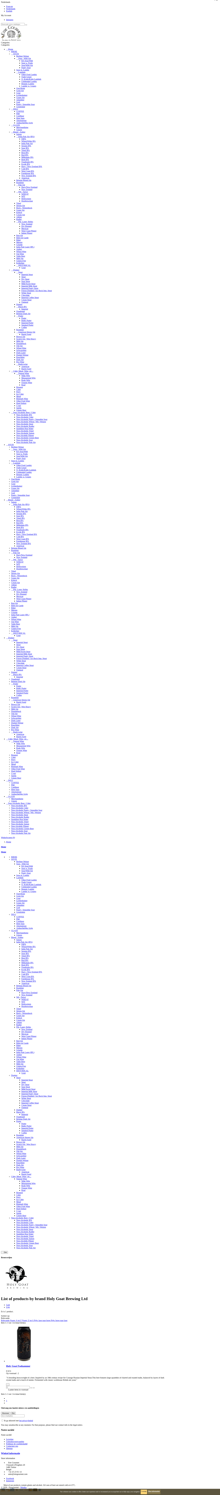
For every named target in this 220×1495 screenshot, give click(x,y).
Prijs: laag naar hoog (42, 1320)
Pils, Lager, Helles (25, 222)
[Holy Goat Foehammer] (24, 1361)
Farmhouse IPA (27, 173)
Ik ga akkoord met (18, 1421)
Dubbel (19, 304)
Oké (4, 1252)
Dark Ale (20, 360)
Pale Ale (21, 185)
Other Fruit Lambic (29, 74)
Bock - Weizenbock (24, 208)
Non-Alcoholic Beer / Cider (24, 412)
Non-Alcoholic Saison (25, 433)
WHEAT (25, 194)
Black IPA (22, 307)
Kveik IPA (25, 164)
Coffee (24, 327)
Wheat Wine (21, 251)
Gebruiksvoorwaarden (15, 1441)
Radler (19, 219)
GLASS (16, 125)
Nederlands (10, 9)
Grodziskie (20, 107)
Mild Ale (19, 258)
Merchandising (22, 127)
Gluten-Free (21, 261)
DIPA (23, 139)
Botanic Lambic (27, 84)
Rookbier (20, 182)
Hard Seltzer (21, 403)
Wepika (23, 1487)
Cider (18, 389)
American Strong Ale (26, 332)
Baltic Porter (26, 320)
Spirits (18, 408)
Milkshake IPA (27, 157)
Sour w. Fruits (27, 63)
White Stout (26, 293)
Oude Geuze (26, 77)
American (25, 178)
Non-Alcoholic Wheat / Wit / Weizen (31, 422)
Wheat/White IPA (28, 141)
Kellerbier (20, 263)
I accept (143, 1491)
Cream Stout (26, 300)
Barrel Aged (26, 334)
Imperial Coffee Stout (30, 297)
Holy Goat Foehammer (18, 1366)
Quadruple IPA (27, 162)
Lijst (8, 1307)
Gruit (23, 268)
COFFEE (20, 111)
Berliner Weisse (22, 56)
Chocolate (25, 295)
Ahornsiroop (21, 120)
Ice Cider (20, 394)
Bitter (18, 240)
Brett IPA (25, 160)
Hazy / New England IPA (31, 166)
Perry (18, 392)
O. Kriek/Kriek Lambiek (31, 79)
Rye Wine (20, 362)
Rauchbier (20, 357)
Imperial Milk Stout (29, 286)
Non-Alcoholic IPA (24, 415)
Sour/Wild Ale (27, 65)
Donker (16, 270)
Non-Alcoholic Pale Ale (26, 442)
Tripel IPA (25, 150)
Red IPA (24, 155)
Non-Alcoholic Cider (24, 417)
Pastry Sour (26, 68)
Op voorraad (11, 1373)
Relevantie (5, 1320)
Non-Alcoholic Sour (24, 440)
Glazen (19, 130)
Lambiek (21, 72)
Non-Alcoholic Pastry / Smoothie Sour (31, 419)
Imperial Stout (27, 274)
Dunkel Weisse (22, 355)
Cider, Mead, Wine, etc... (23, 371)
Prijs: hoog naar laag (59, 1320)
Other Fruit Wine (23, 401)
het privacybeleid (26, 1421)
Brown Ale (20, 337)
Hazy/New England (29, 187)
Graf (18, 102)
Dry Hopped (26, 226)
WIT (23, 196)
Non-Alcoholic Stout (24, 424)
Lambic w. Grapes (28, 86)
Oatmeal (24, 302)
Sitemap (9, 1448)
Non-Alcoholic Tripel (25, 431)
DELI (15, 109)
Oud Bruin (20, 88)
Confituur (20, 116)
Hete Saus (20, 118)
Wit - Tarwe (23, 192)
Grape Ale (20, 97)
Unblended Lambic (29, 81)
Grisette (19, 245)
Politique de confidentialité (17, 1444)
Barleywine (23, 364)
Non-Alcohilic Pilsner (25, 435)
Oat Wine (20, 254)
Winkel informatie (10, 1453)
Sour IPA (25, 148)
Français (9, 6)
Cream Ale (20, 215)
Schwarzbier (21, 350)
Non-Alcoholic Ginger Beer (27, 438)
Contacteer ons (12, 1446)
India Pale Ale (27, 143)
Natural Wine (23, 373)
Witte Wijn (25, 376)
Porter (20, 316)
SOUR (16, 54)
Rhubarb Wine (22, 399)
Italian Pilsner (26, 233)
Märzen (19, 242)
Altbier (19, 217)
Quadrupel (20, 311)
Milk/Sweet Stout (28, 284)
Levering (9, 1439)
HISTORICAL (24, 265)
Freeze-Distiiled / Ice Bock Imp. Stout (36, 291)
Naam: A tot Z (16, 1320)
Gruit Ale (20, 91)
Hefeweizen (26, 199)
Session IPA (26, 146)
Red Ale (19, 235)
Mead (18, 396)
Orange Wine (26, 383)
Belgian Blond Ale (23, 180)
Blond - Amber (19, 132)
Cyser (18, 405)
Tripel (18, 203)
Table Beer (20, 256)
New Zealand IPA (28, 176)
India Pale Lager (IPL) (25, 247)
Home (10, 49)
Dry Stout (25, 279)
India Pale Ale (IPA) (26, 137)
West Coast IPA (27, 171)
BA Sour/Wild (27, 61)
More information (154, 1491)
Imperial (24, 309)
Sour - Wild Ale (24, 58)
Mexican (24, 228)
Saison (19, 134)
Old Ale (19, 346)
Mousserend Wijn (28, 378)
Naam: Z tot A (28, 1320)
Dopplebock (21, 343)
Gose (18, 93)
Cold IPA (25, 169)
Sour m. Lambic (22, 70)
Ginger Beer (21, 410)
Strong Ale (20, 205)
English (9, 11)
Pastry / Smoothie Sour (25, 104)
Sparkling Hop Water (24, 428)
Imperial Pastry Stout (29, 288)
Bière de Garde (22, 238)
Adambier (20, 100)
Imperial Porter (27, 323)
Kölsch (19, 212)
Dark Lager (21, 353)
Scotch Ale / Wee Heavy (26, 339)
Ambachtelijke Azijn (24, 123)
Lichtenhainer (21, 95)
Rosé (23, 385)
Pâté (18, 114)
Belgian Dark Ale (23, 314)
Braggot (19, 387)
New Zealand (26, 189)
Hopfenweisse (27, 201)
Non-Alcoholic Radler (25, 426)
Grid (8, 1305)
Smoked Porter (27, 325)
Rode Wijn (25, 380)
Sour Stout (25, 281)
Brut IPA (25, 153)
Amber (19, 249)
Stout (20, 272)
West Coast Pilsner (28, 231)
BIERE (14, 51)
